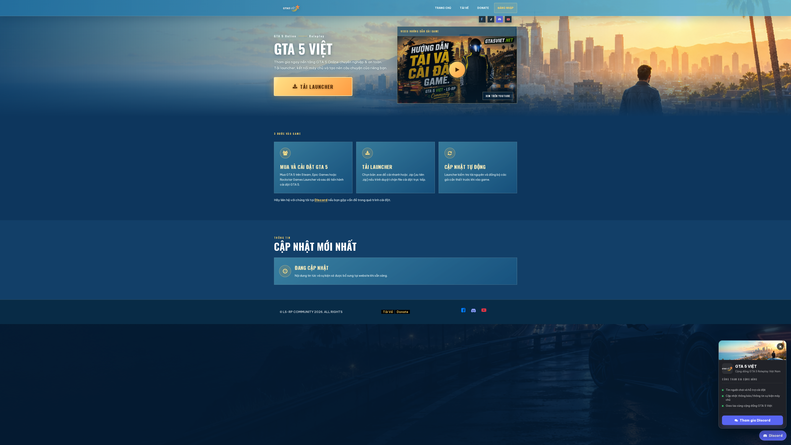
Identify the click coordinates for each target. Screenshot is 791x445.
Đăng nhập (506, 7)
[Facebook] (482, 19)
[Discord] (499, 19)
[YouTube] (508, 19)
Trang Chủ (443, 7)
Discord (321, 200)
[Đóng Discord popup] (780, 346)
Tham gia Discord (755, 420)
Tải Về (464, 7)
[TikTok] (490, 19)
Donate (483, 7)
